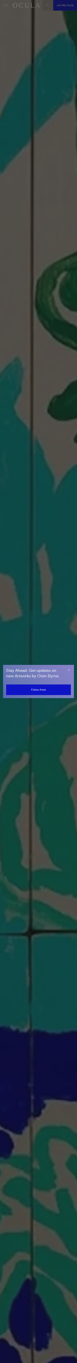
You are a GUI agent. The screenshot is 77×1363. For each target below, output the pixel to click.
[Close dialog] (69, 670)
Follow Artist (38, 689)
